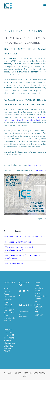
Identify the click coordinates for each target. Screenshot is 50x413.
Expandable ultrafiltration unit (18, 242)
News (37, 304)
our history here (36, 165)
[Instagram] (27, 291)
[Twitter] (20, 291)
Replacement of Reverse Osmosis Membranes (25, 236)
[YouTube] (24, 291)
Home (37, 283)
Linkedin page (40, 170)
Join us (38, 309)
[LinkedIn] (20, 295)
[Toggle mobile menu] (44, 5)
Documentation (41, 296)
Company (39, 307)
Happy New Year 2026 (15, 263)
